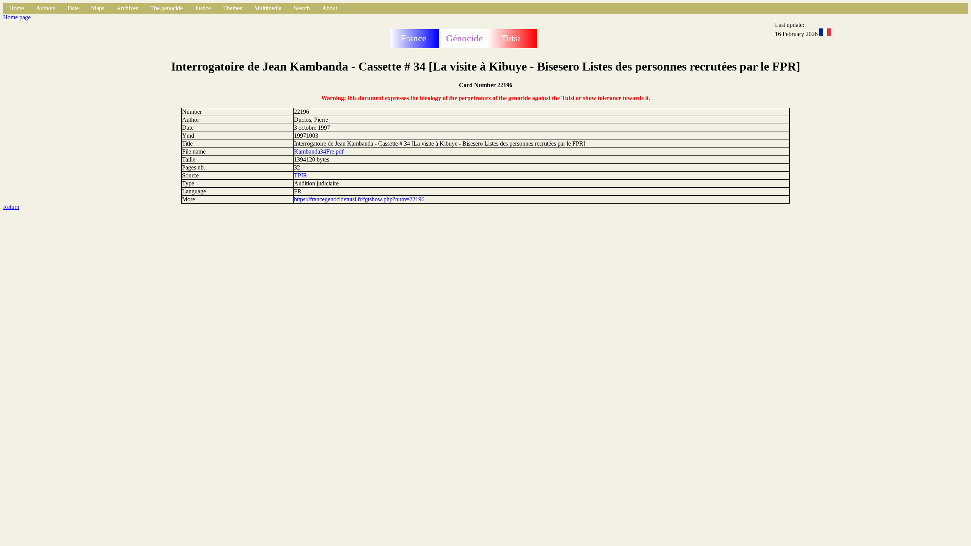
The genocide (166, 8)
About (329, 8)
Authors (45, 8)
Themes (232, 8)
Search (302, 8)
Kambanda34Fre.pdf (319, 151)
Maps (97, 8)
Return (11, 207)
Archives (127, 8)
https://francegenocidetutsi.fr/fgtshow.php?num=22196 (359, 199)
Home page (17, 17)
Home (16, 8)
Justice (203, 8)
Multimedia (267, 8)
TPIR (300, 175)
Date (73, 8)
